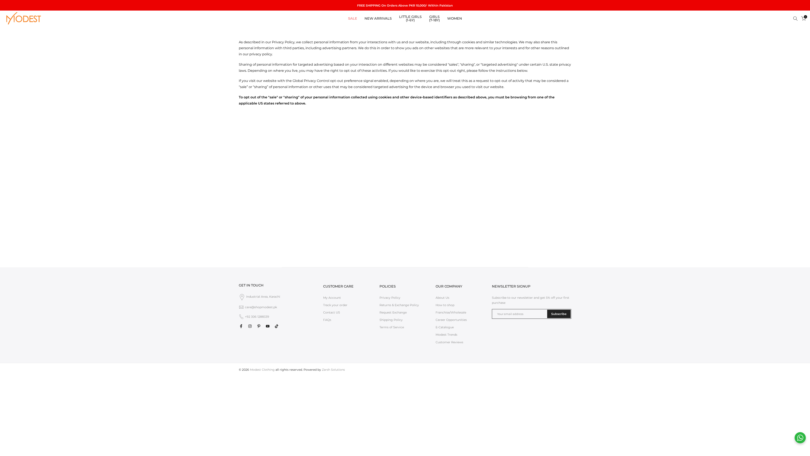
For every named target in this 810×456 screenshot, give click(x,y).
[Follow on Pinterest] (259, 326)
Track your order (335, 305)
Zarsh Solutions (333, 370)
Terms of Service (391, 327)
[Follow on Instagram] (250, 326)
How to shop (445, 305)
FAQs (327, 320)
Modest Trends (446, 335)
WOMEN (454, 18)
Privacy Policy (389, 298)
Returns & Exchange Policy (399, 305)
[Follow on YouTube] (268, 326)
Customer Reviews (449, 342)
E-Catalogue (445, 327)
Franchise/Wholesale (451, 312)
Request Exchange (393, 312)
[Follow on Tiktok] (276, 326)
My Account (332, 298)
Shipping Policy (391, 320)
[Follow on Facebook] (241, 326)
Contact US (331, 312)
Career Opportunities (451, 320)
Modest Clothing (262, 370)
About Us (442, 298)
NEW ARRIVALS (378, 18)
